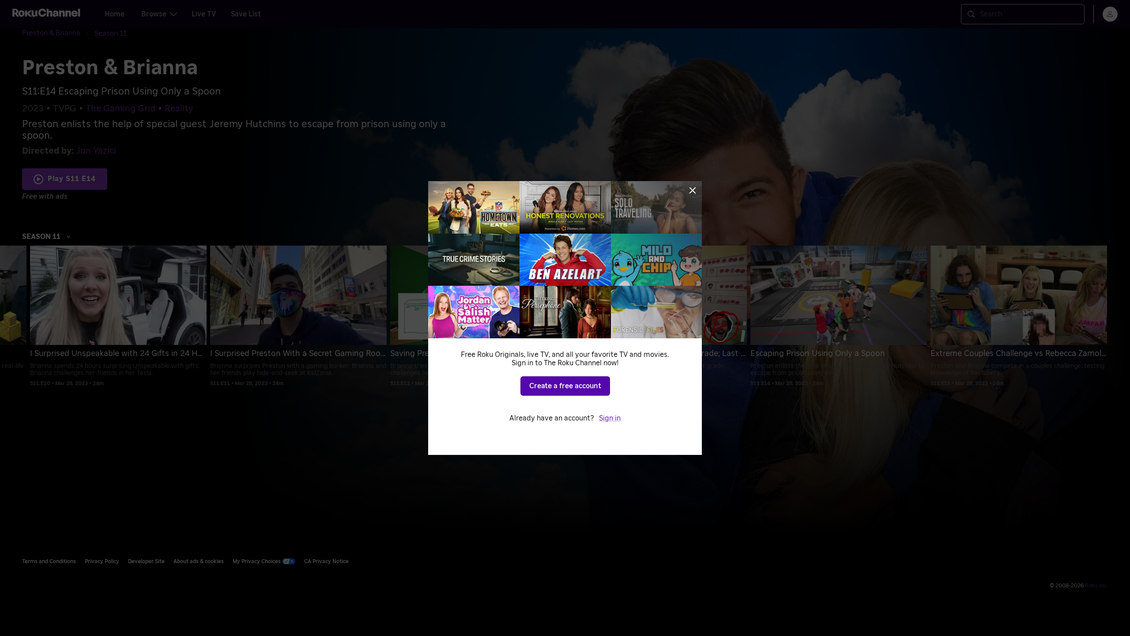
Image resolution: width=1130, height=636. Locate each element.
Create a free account (565, 386)
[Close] (693, 190)
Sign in (610, 418)
